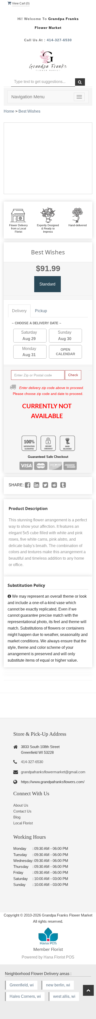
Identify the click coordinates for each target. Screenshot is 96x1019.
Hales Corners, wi (25, 996)
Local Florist (23, 823)
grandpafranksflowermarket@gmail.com (53, 772)
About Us (20, 805)
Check (73, 375)
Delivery (19, 311)
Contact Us (22, 811)
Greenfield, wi (22, 985)
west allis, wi (64, 996)
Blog (16, 817)
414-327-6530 (59, 40)
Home (9, 111)
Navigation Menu (28, 96)
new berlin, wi (58, 985)
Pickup (41, 311)
